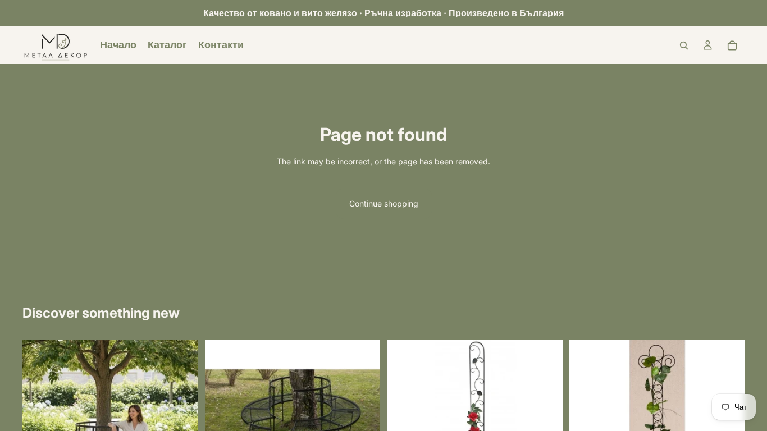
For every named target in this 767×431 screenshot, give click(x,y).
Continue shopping (383, 203)
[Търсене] (684, 45)
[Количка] (732, 45)
